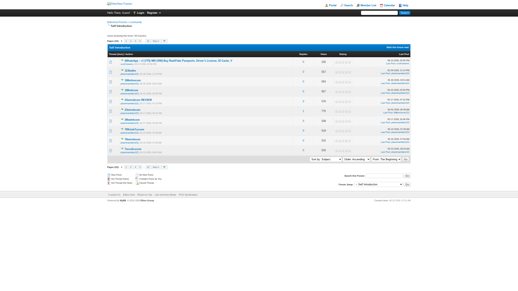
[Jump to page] (164, 41)
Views (324, 54)
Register (152, 12)
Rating (343, 54)
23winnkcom (132, 109)
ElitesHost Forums (117, 22)
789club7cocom (134, 129)
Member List (368, 5)
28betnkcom (132, 119)
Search (348, 5)
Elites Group (147, 200)
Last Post (404, 54)
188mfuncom (133, 80)
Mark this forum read (398, 47)
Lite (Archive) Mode (165, 194)
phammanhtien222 (130, 74)
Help (405, 5)
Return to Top (144, 194)
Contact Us (114, 194)
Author (129, 54)
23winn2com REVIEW (138, 99)
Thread (112, 54)
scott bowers (127, 64)
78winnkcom (132, 139)
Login (140, 12)
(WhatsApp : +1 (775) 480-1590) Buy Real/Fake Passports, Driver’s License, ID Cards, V (178, 60)
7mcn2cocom (133, 149)
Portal (332, 5)
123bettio (130, 70)
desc (120, 54)
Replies (303, 54)
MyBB (123, 200)
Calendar (389, 5)
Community (135, 22)
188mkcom (131, 90)
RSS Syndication (188, 194)
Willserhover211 (401, 112)
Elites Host (129, 194)
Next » (156, 41)
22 (148, 41)
